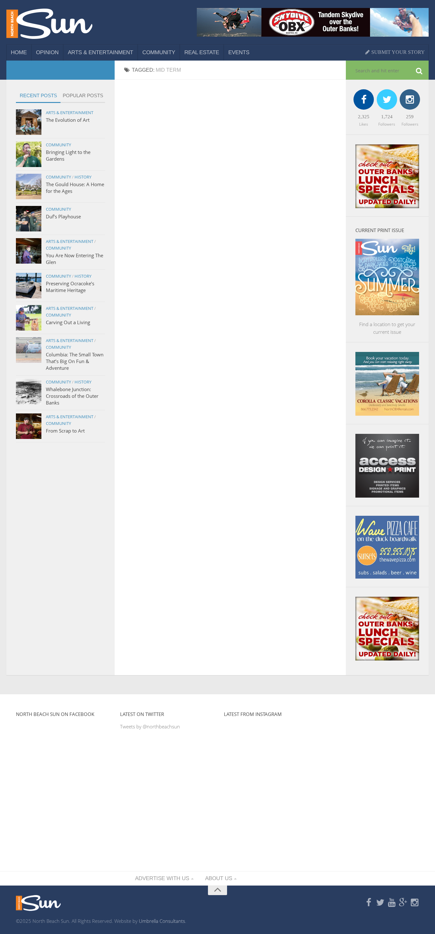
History (83, 177)
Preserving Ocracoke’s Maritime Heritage (70, 286)
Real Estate (201, 52)
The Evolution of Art (67, 120)
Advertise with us (162, 878)
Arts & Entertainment (100, 52)
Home (19, 52)
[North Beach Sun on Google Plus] (403, 902)
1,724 (387, 116)
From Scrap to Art (65, 430)
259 (410, 116)
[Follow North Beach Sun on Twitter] (380, 902)
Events (238, 52)
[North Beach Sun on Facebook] (368, 902)
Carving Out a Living (68, 322)
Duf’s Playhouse (63, 216)
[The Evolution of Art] (28, 122)
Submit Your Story (397, 52)
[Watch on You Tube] (391, 902)
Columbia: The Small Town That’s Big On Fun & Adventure (74, 361)
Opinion (47, 52)
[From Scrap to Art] (28, 426)
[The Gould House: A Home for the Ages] (28, 186)
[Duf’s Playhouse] (28, 218)
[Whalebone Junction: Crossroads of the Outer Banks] (28, 391)
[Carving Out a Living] (28, 318)
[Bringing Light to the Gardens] (28, 154)
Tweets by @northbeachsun (150, 726)
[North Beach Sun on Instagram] (414, 902)
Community (158, 52)
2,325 (363, 116)
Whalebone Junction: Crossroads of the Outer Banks (72, 396)
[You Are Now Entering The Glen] (28, 251)
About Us (218, 878)
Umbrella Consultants (162, 921)
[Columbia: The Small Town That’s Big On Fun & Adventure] (28, 350)
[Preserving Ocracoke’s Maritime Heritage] (28, 285)
